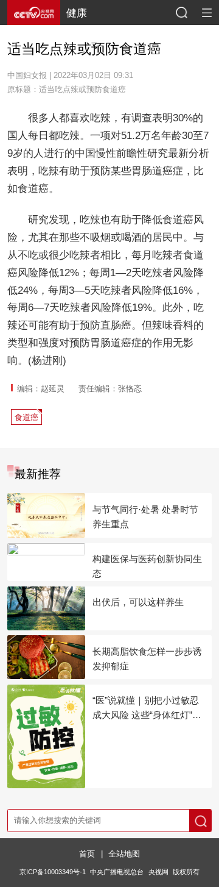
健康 (76, 13)
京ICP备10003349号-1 (52, 871)
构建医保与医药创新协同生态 (147, 566)
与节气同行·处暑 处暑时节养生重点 (145, 516)
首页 (87, 853)
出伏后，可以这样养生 (138, 602)
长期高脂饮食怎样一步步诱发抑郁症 (147, 658)
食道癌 (26, 417)
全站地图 (124, 853)
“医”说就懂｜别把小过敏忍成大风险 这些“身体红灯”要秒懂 (146, 708)
